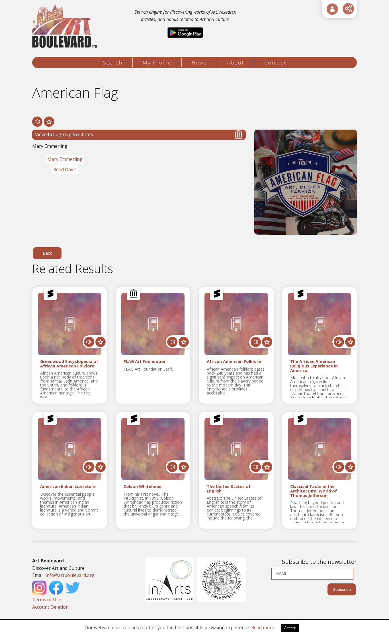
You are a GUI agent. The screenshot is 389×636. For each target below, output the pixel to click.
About (235, 62)
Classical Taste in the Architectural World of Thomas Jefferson (313, 491)
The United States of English (229, 488)
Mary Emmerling (65, 159)
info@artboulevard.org (70, 575)
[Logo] (65, 26)
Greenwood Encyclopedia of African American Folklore (69, 363)
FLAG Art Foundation (145, 361)
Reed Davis (65, 169)
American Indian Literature (68, 486)
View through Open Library (64, 134)
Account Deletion (50, 607)
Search (112, 62)
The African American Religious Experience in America (314, 366)
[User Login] (332, 9)
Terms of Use (46, 599)
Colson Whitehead (142, 486)
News (199, 62)
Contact (275, 62)
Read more (262, 627)
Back (47, 253)
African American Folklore (234, 361)
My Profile (157, 62)
